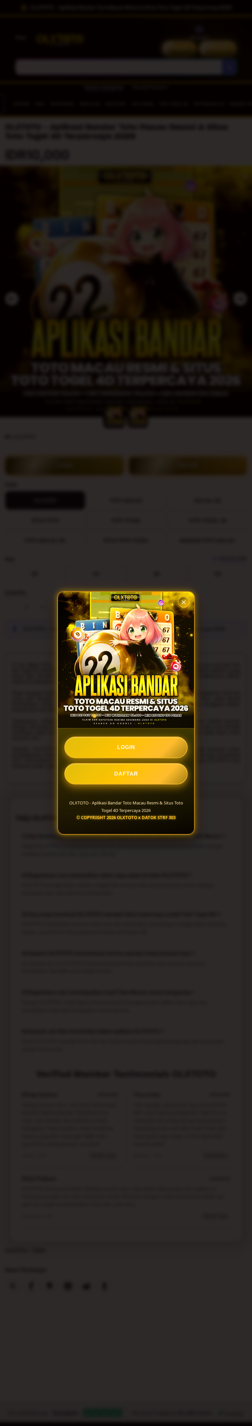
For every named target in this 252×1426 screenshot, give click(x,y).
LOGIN (126, 747)
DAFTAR (126, 774)
